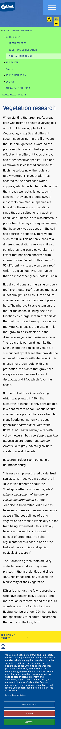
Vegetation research (21, 56)
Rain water (12, 62)
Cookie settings (29, 705)
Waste (9, 69)
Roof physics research (22, 50)
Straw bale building (17, 88)
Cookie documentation (15, 695)
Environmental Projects (17, 30)
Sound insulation (15, 75)
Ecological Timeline (14, 95)
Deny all (29, 713)
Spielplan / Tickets (8, 637)
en (56, 24)
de (56, 19)
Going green (12, 37)
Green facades (17, 43)
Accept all (29, 722)
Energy (9, 82)
